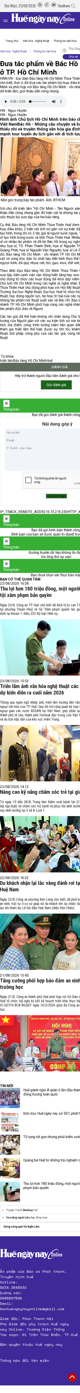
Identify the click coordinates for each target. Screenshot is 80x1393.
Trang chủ (12, 41)
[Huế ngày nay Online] (45, 20)
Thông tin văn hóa (65, 41)
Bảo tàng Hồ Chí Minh (29, 360)
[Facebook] (47, 5)
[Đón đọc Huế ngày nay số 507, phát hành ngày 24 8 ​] (10, 1121)
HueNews (64, 5)
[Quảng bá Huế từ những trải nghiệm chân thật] (10, 1168)
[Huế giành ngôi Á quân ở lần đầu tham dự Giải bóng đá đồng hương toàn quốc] (10, 1098)
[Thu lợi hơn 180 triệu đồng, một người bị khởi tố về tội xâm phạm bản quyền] (10, 1191)
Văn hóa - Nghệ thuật (36, 41)
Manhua (28, 1210)
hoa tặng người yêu (18, 1217)
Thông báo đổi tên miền (24, 1360)
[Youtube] (53, 5)
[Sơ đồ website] (40, 5)
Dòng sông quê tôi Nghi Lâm (21, 1226)
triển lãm (6, 360)
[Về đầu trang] (72, 1377)
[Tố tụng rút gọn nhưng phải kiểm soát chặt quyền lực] (10, 1145)
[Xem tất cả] (8, 20)
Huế (49, 360)
